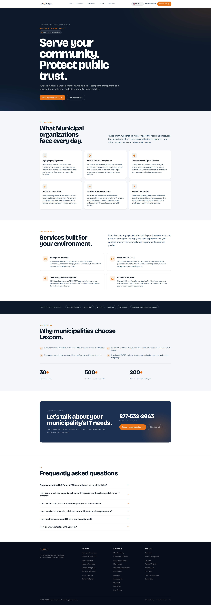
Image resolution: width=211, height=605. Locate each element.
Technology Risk (87, 560)
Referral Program (151, 564)
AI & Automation (87, 575)
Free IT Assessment (152, 575)
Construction (118, 579)
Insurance (116, 575)
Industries (48, 24)
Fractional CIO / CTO (89, 557)
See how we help (76, 97)
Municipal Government (121, 568)
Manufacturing (118, 553)
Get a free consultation (52, 97)
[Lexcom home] (46, 4)
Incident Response (88, 564)
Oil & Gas (116, 583)
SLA (170, 600)
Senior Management (152, 557)
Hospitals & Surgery (120, 560)
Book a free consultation (132, 427)
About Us (148, 553)
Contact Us (149, 579)
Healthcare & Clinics (120, 557)
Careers (148, 560)
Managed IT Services (89, 553)
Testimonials (149, 568)
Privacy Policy (149, 600)
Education (117, 586)
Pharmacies (117, 564)
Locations (148, 571)
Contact (112, 4)
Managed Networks (89, 571)
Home (71, 4)
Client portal (155, 427)
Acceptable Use (161, 600)
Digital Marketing (88, 579)
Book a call (164, 4)
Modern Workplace (88, 568)
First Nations (117, 571)
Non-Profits (117, 590)
